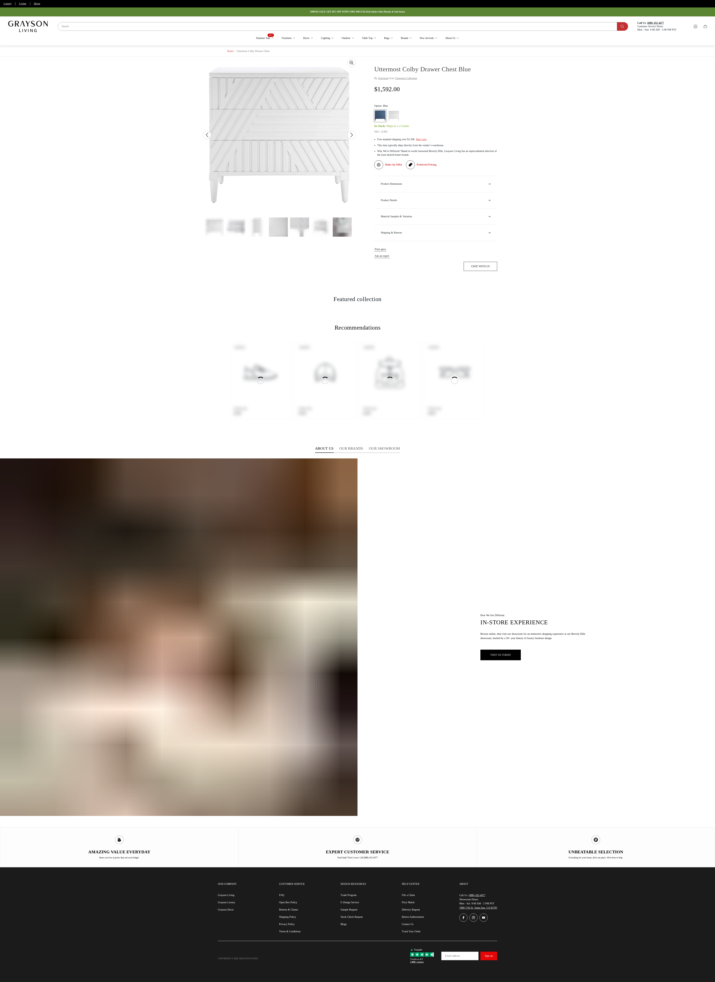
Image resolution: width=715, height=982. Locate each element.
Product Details (389, 200)
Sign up (489, 955)
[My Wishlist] (686, 26)
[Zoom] (351, 63)
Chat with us (480, 266)
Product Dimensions (391, 183)
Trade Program (349, 895)
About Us (324, 448)
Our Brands (351, 448)
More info (421, 139)
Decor (37, 3)
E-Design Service (350, 902)
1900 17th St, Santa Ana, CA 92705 (478, 907)
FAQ (281, 895)
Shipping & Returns (391, 232)
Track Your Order (411, 931)
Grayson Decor (226, 909)
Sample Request (349, 909)
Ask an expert (382, 256)
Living (22, 3)
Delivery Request (411, 909)
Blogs (344, 924)
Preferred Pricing (426, 164)
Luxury (8, 3)
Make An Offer (393, 164)
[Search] (622, 26)
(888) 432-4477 (477, 895)
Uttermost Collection (406, 78)
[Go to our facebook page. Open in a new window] (463, 917)
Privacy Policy (287, 924)
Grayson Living (226, 895)
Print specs (380, 249)
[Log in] (695, 26)
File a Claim (408, 895)
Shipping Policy (287, 917)
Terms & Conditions (290, 931)
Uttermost (383, 78)
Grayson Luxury (226, 902)
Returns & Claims (288, 909)
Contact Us (407, 924)
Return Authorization (413, 917)
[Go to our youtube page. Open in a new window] (483, 917)
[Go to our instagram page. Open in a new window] (473, 917)
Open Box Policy (288, 902)
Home (230, 51)
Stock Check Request (352, 917)
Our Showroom (384, 448)
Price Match (408, 902)
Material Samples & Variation (396, 216)
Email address (452, 955)
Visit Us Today (500, 655)
